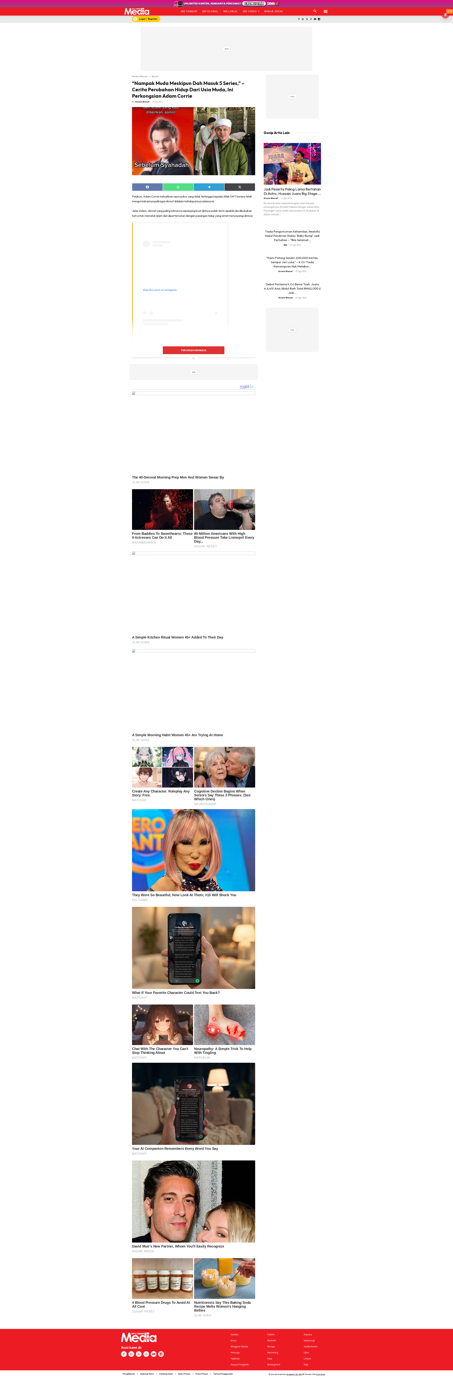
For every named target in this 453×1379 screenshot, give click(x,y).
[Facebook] (299, 19)
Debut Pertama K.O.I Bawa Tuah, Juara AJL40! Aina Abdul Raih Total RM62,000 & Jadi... (292, 288)
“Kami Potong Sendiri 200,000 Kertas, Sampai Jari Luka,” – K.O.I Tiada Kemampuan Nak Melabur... (292, 262)
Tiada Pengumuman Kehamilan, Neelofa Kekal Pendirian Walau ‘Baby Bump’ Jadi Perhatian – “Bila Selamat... (292, 236)
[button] (315, 11)
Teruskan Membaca (193, 350)
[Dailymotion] (319, 19)
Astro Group (320, 1374)
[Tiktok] (311, 19)
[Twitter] (307, 19)
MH (285, 245)
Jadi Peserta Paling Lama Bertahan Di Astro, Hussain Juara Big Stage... (292, 191)
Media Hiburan (140, 76)
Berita (155, 76)
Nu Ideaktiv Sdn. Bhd (294, 1374)
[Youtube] (315, 19)
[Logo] (137, 11)
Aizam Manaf (142, 101)
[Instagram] (303, 19)
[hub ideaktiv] (325, 10)
